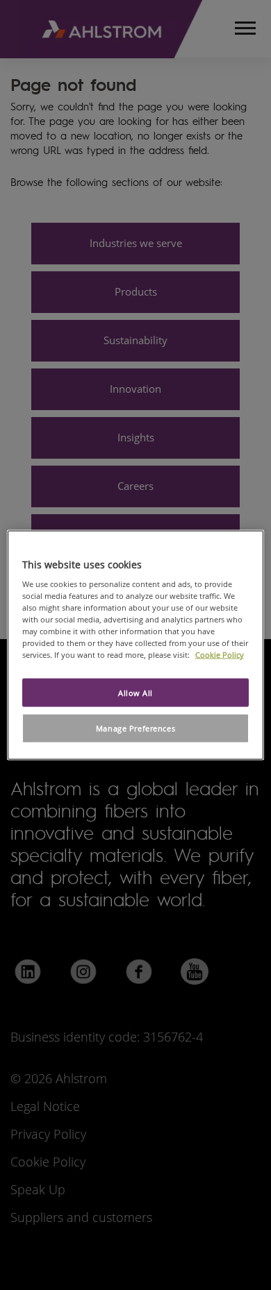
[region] (136, 645)
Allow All (135, 692)
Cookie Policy (219, 655)
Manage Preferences (135, 728)
